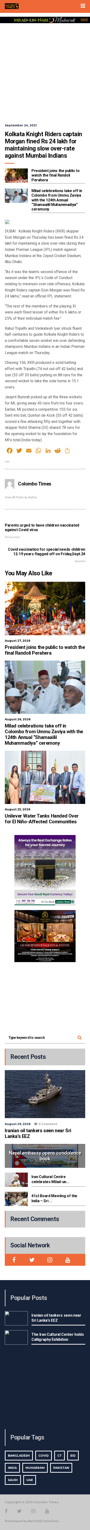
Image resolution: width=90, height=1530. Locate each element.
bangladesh (19, 1455)
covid (43, 1455)
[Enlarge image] (69, 841)
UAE (29, 1480)
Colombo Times (34, 484)
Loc (7, 461)
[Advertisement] (45, 70)
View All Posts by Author (21, 497)
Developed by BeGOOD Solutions (32, 1521)
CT (59, 1455)
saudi (13, 1480)
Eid (73, 1455)
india (12, 1468)
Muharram (35, 1468)
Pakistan (61, 1468)
